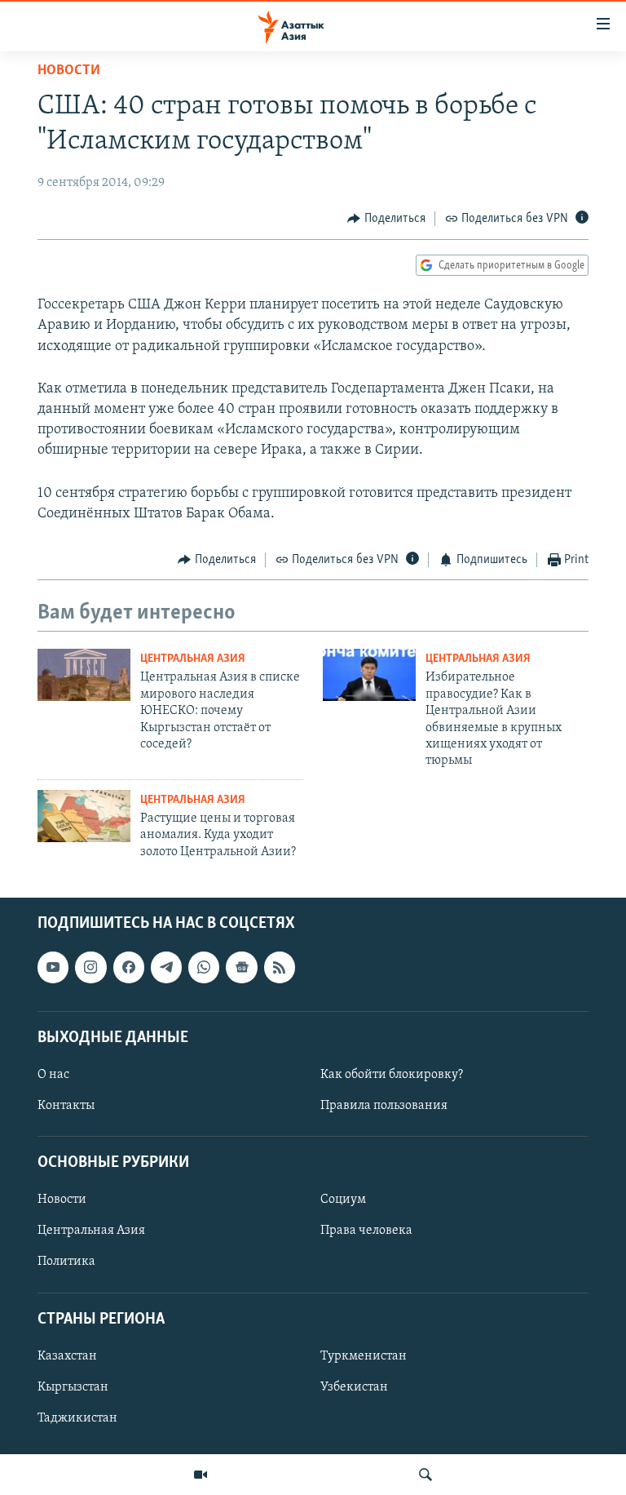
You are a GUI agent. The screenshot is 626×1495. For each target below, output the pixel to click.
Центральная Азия (192, 659)
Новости (68, 71)
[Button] (386, 218)
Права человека (366, 1231)
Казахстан (67, 1356)
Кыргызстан (72, 1387)
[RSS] (279, 967)
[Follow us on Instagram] (90, 967)
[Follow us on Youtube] (52, 967)
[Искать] (425, 1474)
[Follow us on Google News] (241, 967)
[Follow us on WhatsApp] (203, 967)
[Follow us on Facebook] (128, 967)
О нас (53, 1074)
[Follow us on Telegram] (166, 967)
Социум (343, 1200)
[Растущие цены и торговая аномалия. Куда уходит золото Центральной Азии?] (83, 816)
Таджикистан (77, 1418)
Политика (66, 1262)
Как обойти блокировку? (391, 1074)
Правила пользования (383, 1105)
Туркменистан (363, 1356)
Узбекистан (354, 1387)
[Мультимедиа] (200, 1474)
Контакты (66, 1105)
